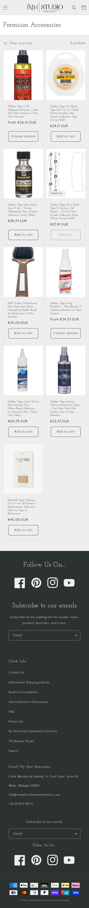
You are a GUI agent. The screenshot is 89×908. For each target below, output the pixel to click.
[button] (5, 7)
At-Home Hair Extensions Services (33, 731)
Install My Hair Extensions (39, 900)
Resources (16, 721)
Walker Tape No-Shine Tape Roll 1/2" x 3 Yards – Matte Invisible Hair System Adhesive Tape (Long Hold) (65, 113)
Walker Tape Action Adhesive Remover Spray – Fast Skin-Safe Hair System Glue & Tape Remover (65, 408)
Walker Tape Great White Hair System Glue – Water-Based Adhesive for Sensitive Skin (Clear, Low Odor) (23, 408)
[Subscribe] (75, 635)
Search (14, 751)
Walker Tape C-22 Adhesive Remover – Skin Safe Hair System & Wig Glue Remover (23, 111)
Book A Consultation (23, 692)
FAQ (12, 712)
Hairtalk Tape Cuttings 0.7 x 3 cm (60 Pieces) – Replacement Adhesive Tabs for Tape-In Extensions (22, 507)
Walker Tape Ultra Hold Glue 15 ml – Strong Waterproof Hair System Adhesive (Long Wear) (22, 210)
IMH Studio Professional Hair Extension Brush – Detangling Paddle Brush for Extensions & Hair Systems (22, 310)
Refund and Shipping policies (29, 682)
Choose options (23, 136)
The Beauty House (21, 741)
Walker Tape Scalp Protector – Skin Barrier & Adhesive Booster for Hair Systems (65, 308)
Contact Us (16, 672)
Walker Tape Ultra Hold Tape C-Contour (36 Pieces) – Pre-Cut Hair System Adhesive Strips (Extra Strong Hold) (64, 212)
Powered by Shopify (60, 900)
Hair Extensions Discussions (28, 702)
